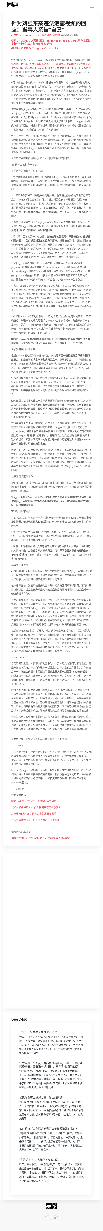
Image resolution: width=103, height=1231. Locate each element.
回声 (16, 35)
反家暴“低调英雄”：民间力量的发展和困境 (33, 813)
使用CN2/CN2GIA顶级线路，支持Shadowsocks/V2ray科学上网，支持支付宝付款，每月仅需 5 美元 (51, 42)
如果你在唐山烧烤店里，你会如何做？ (42, 1097)
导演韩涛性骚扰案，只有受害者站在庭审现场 (35, 819)
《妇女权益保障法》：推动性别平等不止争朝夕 (36, 807)
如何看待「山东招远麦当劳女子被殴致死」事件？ (48, 1128)
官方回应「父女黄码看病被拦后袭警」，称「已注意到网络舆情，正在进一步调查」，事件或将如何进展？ (50, 1065)
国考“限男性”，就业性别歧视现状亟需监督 (33, 801)
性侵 (54, 35)
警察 (58, 35)
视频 (49, 35)
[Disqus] (51, 897)
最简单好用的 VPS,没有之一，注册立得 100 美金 (40, 838)
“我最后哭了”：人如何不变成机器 (39, 1159)
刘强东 (44, 35)
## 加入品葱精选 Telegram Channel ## (34, 48)
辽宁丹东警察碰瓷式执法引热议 (38, 1032)
